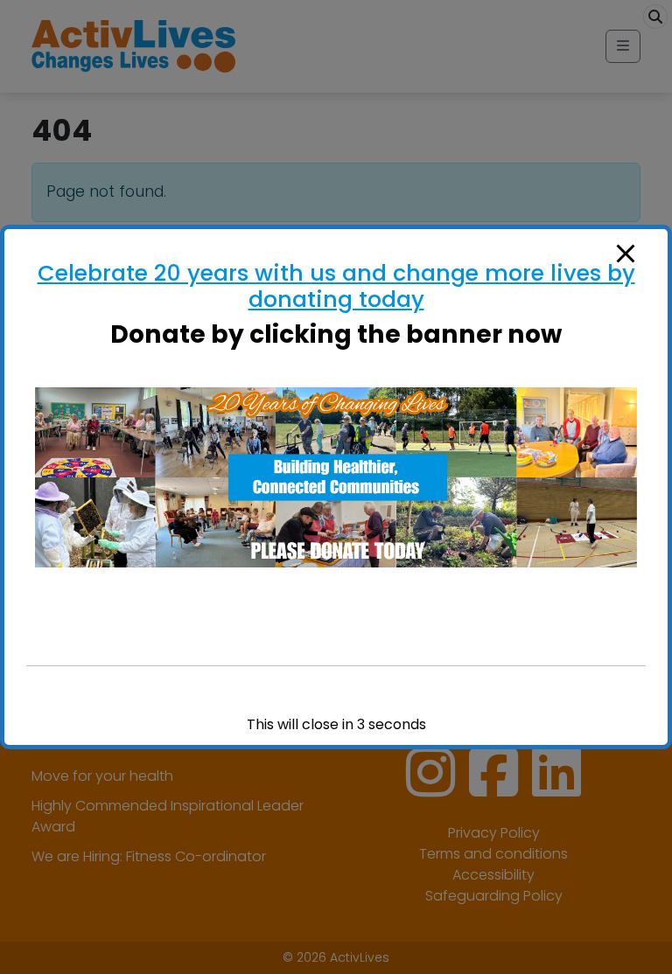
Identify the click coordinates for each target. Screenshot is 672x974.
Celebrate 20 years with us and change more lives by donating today (336, 286)
